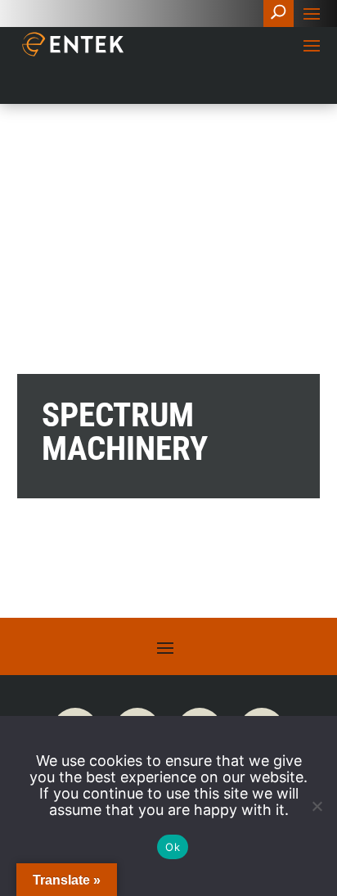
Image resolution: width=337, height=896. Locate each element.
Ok (172, 846)
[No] (316, 806)
